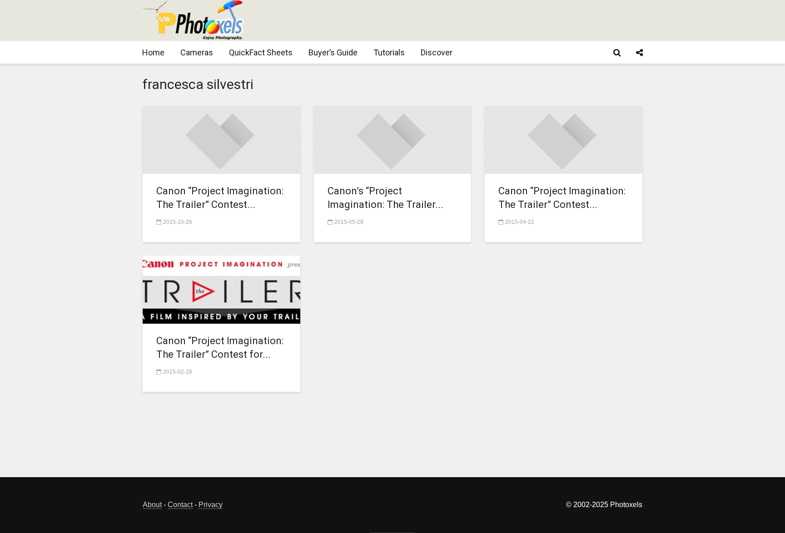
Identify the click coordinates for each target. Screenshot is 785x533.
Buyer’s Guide (333, 52)
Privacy (211, 504)
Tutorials (389, 52)
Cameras (196, 52)
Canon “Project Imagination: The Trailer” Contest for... (219, 347)
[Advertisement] (477, 20)
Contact (180, 504)
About (152, 504)
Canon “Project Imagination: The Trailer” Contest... (219, 197)
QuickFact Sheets (261, 52)
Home (153, 52)
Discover (436, 52)
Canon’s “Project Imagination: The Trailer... (385, 197)
